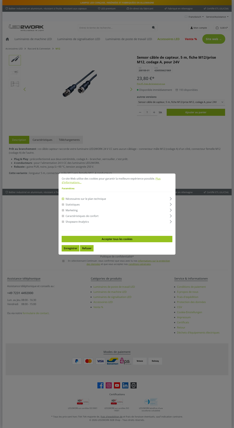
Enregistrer (70, 248)
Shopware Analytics (77, 221)
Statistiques (73, 204)
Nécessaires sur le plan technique (86, 199)
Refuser (87, 248)
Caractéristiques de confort (82, 216)
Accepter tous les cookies (117, 239)
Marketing (72, 210)
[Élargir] (170, 198)
